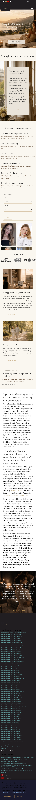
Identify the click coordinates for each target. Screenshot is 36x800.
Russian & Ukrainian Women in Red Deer (11, 663)
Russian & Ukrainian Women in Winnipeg (11, 737)
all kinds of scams (16, 490)
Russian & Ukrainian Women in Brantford (11, 705)
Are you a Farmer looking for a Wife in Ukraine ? (12, 741)
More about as (17, 109)
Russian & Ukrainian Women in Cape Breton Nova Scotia (14, 707)
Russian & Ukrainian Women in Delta (10, 659)
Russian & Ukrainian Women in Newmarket (11, 647)
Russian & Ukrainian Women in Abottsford (11, 695)
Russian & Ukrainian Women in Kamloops (11, 653)
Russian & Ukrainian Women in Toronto (10, 729)
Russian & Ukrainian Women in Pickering (11, 649)
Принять (19, 796)
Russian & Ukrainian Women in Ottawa (10, 726)
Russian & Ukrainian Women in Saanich (10, 672)
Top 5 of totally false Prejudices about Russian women (13, 763)
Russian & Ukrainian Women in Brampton (11, 699)
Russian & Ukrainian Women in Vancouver (11, 739)
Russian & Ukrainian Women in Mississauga (11, 735)
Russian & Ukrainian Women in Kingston (11, 665)
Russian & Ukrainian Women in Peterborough (12, 644)
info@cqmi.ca (7, 775)
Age (5, 197)
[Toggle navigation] (31, 7)
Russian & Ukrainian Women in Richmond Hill (12, 687)
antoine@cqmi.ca (12, 315)
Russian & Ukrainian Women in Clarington (11, 710)
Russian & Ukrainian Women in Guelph (10, 676)
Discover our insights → (9, 384)
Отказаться (7, 796)
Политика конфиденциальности (14, 792)
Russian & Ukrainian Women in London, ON (11, 697)
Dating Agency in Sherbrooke (8, 745)
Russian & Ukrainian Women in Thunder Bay (11, 636)
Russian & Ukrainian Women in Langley (10, 668)
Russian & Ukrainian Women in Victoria (10, 638)
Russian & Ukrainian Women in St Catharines (12, 674)
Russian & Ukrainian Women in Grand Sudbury (12, 691)
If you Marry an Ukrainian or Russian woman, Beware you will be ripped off (16, 771)
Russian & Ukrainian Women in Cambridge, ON (12, 678)
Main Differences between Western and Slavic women (13, 632)
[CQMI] (5, 8)
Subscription (16, 41)
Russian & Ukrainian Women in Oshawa (10, 693)
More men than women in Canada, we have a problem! (14, 759)
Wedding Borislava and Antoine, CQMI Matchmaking (13, 746)
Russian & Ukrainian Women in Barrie (10, 670)
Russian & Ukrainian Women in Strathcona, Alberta (13, 703)
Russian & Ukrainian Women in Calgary (10, 731)
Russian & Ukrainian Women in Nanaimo (11, 651)
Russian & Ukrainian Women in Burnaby (10, 716)
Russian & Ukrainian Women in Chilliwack (11, 640)
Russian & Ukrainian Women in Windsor (10, 720)
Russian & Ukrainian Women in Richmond (11, 686)
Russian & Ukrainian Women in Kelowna (10, 682)
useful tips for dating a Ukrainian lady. (16, 495)
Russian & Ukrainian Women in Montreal (11, 634)
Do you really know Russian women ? (10, 761)
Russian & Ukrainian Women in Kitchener (11, 718)
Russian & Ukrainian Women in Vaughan (10, 714)
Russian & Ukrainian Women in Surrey (10, 722)
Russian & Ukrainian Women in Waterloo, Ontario (13, 657)
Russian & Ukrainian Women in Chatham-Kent (12, 661)
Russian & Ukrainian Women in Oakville (10, 689)
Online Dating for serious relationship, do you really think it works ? (17, 757)
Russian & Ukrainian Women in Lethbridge (11, 708)
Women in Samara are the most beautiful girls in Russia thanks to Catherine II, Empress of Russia (16, 765)
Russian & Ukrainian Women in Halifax (10, 724)
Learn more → (12, 360)
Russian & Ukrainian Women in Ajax (9, 666)
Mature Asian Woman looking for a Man (10, 743)
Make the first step (17, 610)
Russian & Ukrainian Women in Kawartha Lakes (12, 646)
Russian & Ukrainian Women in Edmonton (11, 733)
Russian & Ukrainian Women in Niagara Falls (11, 655)
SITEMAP (3, 748)
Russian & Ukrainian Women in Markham (11, 712)
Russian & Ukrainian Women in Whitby (10, 680)
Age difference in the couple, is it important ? (12, 768)
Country (6, 205)
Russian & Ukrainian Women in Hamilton (11, 701)
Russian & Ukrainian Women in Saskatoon (11, 727)
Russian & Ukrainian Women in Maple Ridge (11, 642)
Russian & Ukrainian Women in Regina (10, 684)
